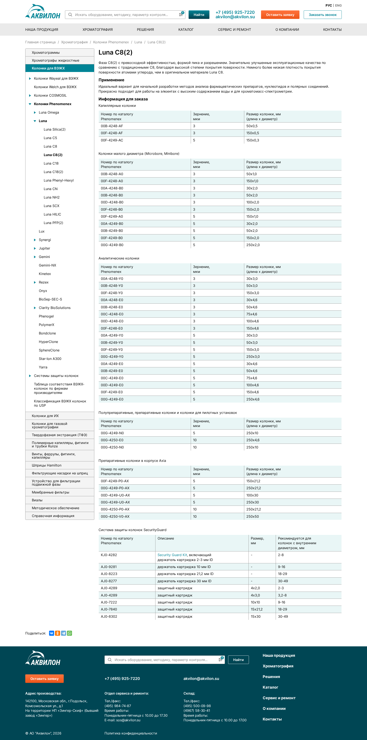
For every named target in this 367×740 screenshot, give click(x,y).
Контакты (332, 29)
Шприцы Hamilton (46, 465)
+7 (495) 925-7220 (235, 12)
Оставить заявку (280, 15)
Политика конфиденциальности (130, 733)
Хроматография (98, 29)
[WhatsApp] (69, 633)
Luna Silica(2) (55, 129)
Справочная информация (53, 516)
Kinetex (45, 274)
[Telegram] (63, 633)
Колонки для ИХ (45, 416)
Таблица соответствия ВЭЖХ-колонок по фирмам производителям (59, 388)
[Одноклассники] (57, 633)
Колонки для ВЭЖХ (48, 68)
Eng (338, 5)
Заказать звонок (323, 15)
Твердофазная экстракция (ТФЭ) (59, 435)
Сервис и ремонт (234, 29)
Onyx (43, 291)
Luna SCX (51, 206)
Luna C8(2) (53, 155)
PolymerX (46, 325)
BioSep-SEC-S (50, 299)
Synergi (45, 240)
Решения (145, 29)
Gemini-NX (47, 265)
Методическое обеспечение (55, 508)
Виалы (37, 500)
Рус (329, 5)
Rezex (44, 282)
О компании (287, 29)
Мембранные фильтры (50, 492)
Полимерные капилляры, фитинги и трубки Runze (60, 444)
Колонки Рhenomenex (111, 42)
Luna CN (51, 189)
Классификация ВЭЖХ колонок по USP (60, 403)
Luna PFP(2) (53, 223)
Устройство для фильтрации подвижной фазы (56, 482)
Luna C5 (50, 138)
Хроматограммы (46, 52)
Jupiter (44, 248)
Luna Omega (49, 112)
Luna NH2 (52, 197)
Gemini (44, 257)
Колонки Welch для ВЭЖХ (55, 87)
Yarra (43, 367)
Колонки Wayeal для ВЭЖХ (56, 78)
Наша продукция (41, 29)
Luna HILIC (52, 214)
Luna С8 (50, 146)
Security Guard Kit (172, 555)
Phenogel (46, 316)
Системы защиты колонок (56, 376)
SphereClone (49, 350)
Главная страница (40, 42)
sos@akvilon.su (128, 720)
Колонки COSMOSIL (50, 95)
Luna (138, 42)
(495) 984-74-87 (117, 706)
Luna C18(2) (53, 172)
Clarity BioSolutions (55, 308)
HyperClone (48, 342)
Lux (42, 231)
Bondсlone (47, 333)
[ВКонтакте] (51, 633)
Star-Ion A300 (50, 359)
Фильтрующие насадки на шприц (60, 473)
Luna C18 (51, 163)
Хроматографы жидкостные (55, 60)
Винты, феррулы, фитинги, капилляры (53, 456)
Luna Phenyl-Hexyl (59, 180)
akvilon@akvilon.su (235, 17)
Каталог (186, 29)
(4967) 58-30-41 (197, 710)
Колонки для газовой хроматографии (49, 425)
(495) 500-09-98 (197, 706)
